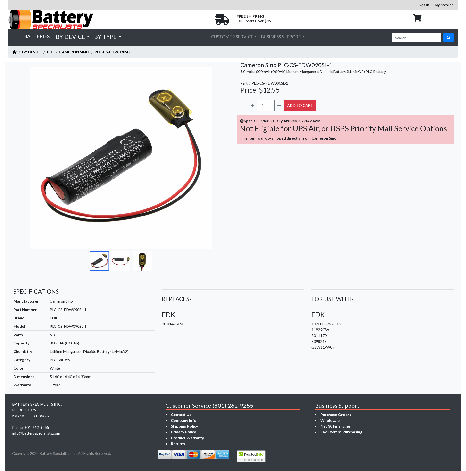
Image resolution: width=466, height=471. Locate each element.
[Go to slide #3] (142, 261)
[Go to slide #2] (121, 261)
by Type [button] (105, 36)
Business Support (281, 36)
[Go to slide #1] (99, 261)
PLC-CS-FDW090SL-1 (114, 51)
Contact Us (181, 414)
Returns (178, 443)
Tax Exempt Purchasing (341, 432)
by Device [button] (70, 36)
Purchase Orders (335, 414)
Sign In (423, 5)
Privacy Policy (183, 432)
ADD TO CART (300, 105)
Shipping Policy (184, 426)
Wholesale (330, 420)
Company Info (183, 420)
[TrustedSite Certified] (251, 456)
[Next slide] (216, 158)
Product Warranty (187, 437)
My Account (444, 5)
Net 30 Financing (335, 426)
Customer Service (232, 36)
